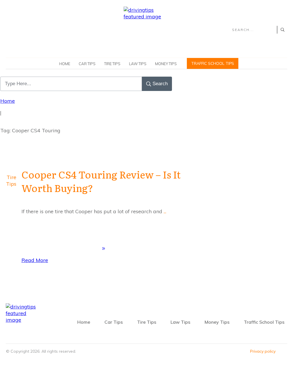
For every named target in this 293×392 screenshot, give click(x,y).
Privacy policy (263, 351)
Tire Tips (11, 180)
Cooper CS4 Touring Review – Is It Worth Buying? (101, 181)
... (165, 211)
